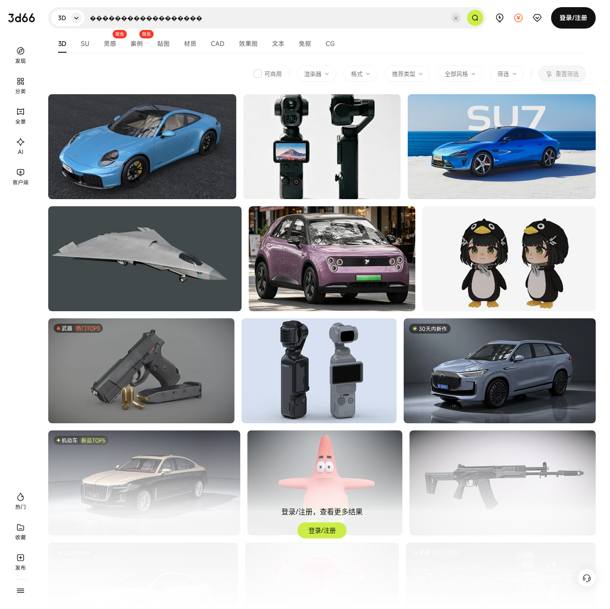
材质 (190, 44)
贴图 (163, 44)
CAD (218, 44)
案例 (136, 44)
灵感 (110, 44)
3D (62, 44)
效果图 (248, 44)
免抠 (305, 44)
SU (85, 44)
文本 (278, 44)
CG (330, 44)
